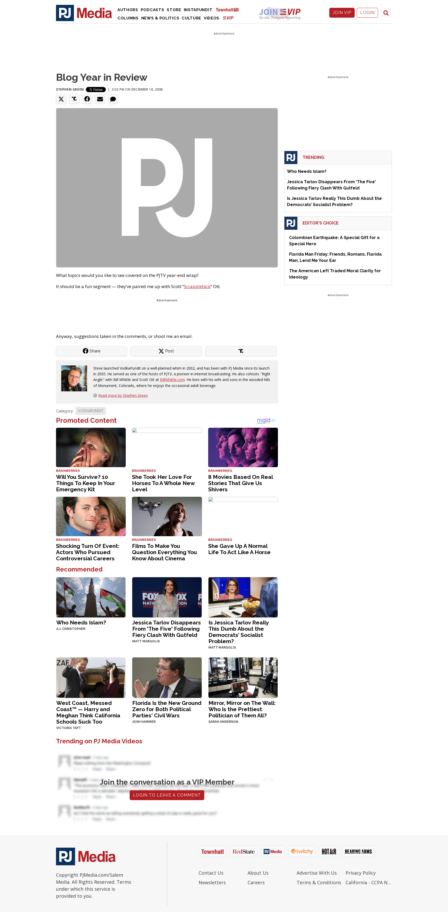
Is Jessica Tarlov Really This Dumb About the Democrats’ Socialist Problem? (238, 631)
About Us (258, 873)
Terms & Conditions (319, 882)
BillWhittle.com (172, 379)
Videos (211, 18)
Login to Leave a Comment (167, 795)
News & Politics (160, 18)
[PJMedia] (84, 13)
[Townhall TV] (229, 9)
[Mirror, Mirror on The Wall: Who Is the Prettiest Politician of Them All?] (243, 677)
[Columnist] (76, 377)
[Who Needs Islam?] (90, 597)
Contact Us (211, 873)
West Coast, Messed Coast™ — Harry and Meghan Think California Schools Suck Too (88, 712)
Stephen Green (70, 89)
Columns (128, 18)
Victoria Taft (68, 728)
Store (174, 10)
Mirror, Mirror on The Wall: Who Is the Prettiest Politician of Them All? (242, 709)
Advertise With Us (317, 873)
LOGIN (367, 12)
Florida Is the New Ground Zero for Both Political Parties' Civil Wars (166, 709)
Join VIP (342, 12)
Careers (256, 882)
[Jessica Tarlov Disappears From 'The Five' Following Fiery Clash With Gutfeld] (166, 597)
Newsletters (212, 882)
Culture (191, 18)
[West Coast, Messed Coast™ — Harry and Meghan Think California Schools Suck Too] (90, 677)
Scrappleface (197, 286)
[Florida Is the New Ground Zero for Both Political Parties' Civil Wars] (166, 677)
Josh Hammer (144, 722)
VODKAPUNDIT (90, 411)
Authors (127, 10)
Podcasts (152, 10)
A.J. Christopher (70, 629)
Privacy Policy (361, 873)
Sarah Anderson (223, 722)
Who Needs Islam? (81, 622)
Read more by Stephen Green (123, 395)
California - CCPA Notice (369, 882)
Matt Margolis (146, 641)
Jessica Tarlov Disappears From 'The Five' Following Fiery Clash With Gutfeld (166, 628)
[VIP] (228, 17)
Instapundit (198, 10)
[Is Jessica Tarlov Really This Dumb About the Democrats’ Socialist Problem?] (243, 597)
